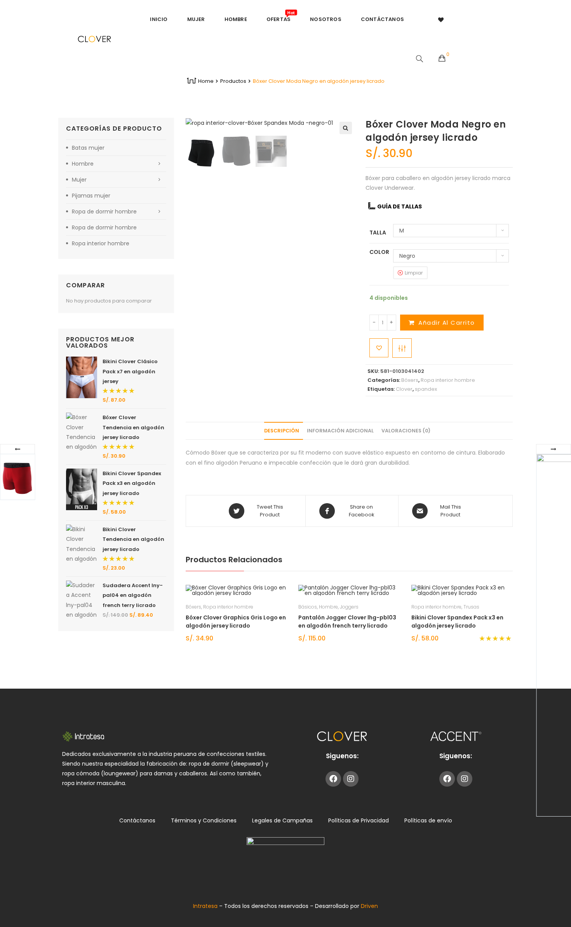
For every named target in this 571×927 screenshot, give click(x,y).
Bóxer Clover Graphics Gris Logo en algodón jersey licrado (236, 622)
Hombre (328, 606)
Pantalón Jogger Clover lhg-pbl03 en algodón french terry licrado (347, 622)
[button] (345, 128)
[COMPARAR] (402, 348)
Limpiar (414, 272)
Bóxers (409, 380)
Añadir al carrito (446, 322)
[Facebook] (333, 779)
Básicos (307, 606)
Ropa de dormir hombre (104, 211)
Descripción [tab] (281, 430)
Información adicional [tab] (340, 430)
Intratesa (206, 906)
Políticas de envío (428, 820)
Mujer (79, 180)
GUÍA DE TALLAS (399, 206)
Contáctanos (137, 820)
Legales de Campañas (282, 820)
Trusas (471, 606)
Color (379, 252)
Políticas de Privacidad (358, 820)
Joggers (349, 606)
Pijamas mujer (91, 195)
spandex (426, 389)
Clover (404, 389)
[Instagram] (351, 779)
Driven (369, 906)
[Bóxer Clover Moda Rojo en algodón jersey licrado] (17, 477)
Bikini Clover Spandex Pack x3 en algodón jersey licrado (457, 622)
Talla (377, 232)
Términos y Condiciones (204, 820)
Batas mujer (88, 148)
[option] (201, 151)
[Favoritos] (441, 19)
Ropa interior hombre (448, 380)
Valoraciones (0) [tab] (405, 430)
